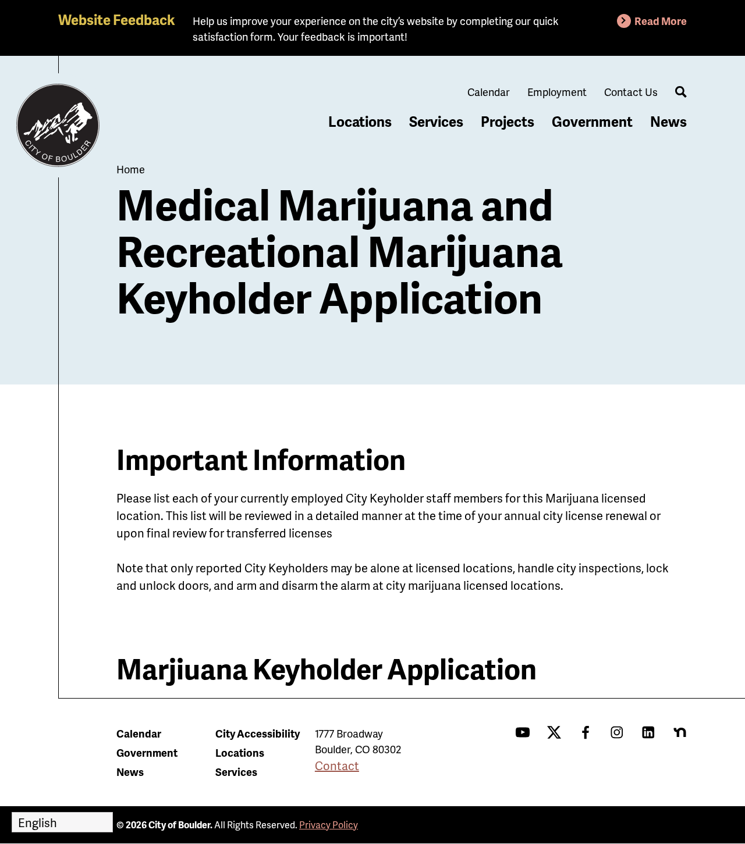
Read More (660, 20)
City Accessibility (257, 733)
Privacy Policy (328, 824)
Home (130, 169)
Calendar (488, 91)
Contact (337, 765)
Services (436, 121)
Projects (507, 121)
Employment (557, 91)
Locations (360, 121)
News (668, 121)
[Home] (58, 126)
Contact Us (631, 91)
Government (592, 121)
